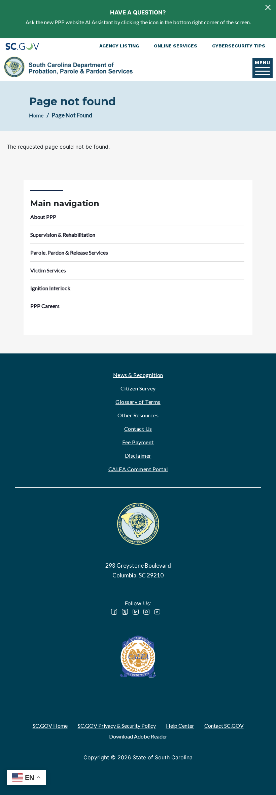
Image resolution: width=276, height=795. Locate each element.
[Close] (268, 7)
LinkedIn (136, 612)
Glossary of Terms (138, 402)
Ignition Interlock (50, 288)
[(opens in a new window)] (138, 656)
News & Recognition (138, 375)
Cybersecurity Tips (238, 45)
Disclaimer (138, 455)
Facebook (114, 612)
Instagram (146, 612)
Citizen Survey (138, 388)
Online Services (175, 45)
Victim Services (48, 270)
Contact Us (138, 428)
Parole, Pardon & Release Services (69, 252)
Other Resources (138, 415)
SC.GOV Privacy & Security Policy (117, 725)
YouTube (157, 612)
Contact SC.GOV (224, 725)
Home (36, 115)
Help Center (180, 725)
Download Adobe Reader (138, 736)
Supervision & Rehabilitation (62, 234)
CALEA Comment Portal (138, 469)
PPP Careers (45, 306)
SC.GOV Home (50, 725)
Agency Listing (119, 45)
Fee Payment (138, 442)
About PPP (43, 217)
